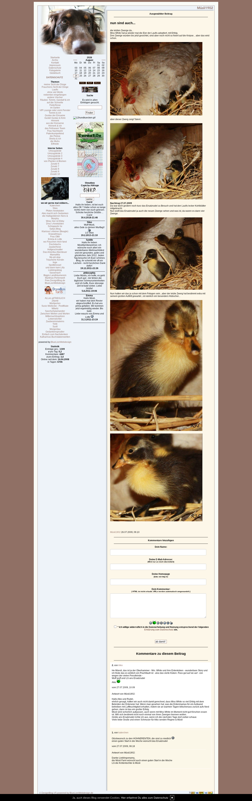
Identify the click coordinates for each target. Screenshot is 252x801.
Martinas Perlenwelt (55, 278)
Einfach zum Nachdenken (55, 334)
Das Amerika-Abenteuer (55, 252)
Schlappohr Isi (55, 226)
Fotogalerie (55, 70)
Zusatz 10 (55, 174)
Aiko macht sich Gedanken (55, 213)
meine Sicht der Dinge (55, 84)
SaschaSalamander (55, 311)
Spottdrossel (55, 265)
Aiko (120, 665)
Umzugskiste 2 (55, 153)
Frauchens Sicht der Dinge (55, 87)
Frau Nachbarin (55, 131)
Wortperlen (55, 303)
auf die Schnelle (55, 102)
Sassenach (55, 272)
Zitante (55, 300)
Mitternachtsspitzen (55, 316)
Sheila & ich (55, 138)
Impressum (55, 65)
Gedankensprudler (55, 331)
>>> (104, 60)
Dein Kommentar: (160, 590)
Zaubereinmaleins (55, 321)
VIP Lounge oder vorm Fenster (55, 110)
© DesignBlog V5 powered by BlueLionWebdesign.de (66, 793)
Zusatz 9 (55, 171)
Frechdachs (55, 244)
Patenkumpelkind (55, 133)
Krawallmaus (55, 234)
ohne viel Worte (55, 92)
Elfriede (55, 144)
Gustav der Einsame (55, 115)
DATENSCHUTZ (54, 77)
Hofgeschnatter (55, 249)
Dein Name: (161, 547)
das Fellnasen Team (55, 128)
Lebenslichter (55, 319)
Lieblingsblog (55, 270)
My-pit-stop (55, 257)
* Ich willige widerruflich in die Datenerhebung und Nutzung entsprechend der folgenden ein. (163, 628)
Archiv (55, 60)
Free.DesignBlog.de (55, 280)
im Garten (55, 107)
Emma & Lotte (55, 239)
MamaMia (55, 254)
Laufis (55, 89)
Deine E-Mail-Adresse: (161, 560)
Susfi (55, 326)
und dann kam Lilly (55, 267)
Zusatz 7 (55, 166)
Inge (55, 262)
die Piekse (55, 136)
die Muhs (55, 141)
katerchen (123, 732)
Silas (55, 208)
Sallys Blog (55, 229)
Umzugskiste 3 (55, 156)
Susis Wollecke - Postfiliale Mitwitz (55, 307)
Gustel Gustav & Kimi (54, 118)
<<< (75, 60)
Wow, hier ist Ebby (55, 221)
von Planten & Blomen (55, 161)
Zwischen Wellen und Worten (55, 313)
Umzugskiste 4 (55, 158)
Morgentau (55, 329)
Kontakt (55, 62)
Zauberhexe (55, 247)
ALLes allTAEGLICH (55, 298)
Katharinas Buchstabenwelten (55, 337)
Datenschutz (55, 68)
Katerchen (55, 205)
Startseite (55, 57)
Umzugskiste (55, 151)
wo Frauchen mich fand (55, 241)
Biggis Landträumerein (55, 275)
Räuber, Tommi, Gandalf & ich (55, 100)
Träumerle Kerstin (55, 260)
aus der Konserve (55, 123)
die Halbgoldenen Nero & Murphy (55, 217)
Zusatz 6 (55, 163)
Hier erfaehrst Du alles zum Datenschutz (144, 797)
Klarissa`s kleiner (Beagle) (55, 231)
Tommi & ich (55, 113)
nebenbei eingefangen (55, 94)
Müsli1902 (115, 532)
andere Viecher (55, 97)
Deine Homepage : (161, 575)
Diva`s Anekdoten (55, 223)
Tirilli (55, 324)
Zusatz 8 (55, 169)
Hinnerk (55, 120)
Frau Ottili (55, 236)
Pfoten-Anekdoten (55, 210)
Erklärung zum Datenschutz (158, 629)
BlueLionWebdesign (55, 283)
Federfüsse (55, 105)
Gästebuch (55, 73)
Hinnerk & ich (55, 125)
